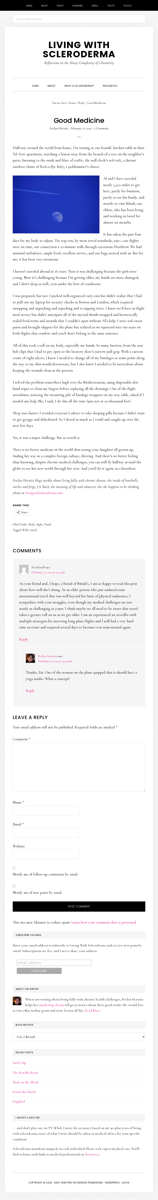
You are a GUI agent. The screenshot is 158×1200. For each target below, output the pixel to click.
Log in (125, 1182)
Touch (47, 524)
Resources (92, 1154)
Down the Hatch (24, 1092)
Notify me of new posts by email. (37, 892)
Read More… (93, 1010)
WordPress (112, 1182)
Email (18, 824)
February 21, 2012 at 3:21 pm (48, 572)
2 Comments (101, 128)
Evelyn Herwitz (47, 656)
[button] (126, 82)
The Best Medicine (26, 1072)
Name (18, 802)
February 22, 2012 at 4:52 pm (55, 661)
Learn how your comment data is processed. (104, 922)
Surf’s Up (19, 1063)
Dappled (19, 1101)
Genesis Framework (90, 1182)
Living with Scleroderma (79, 49)
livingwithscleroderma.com (43, 493)
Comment (21, 739)
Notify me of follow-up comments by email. (45, 874)
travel (33, 530)
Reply (23, 639)
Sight (39, 524)
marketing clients (51, 1005)
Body (32, 524)
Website (19, 846)
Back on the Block (25, 1082)
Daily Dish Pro (63, 1182)
